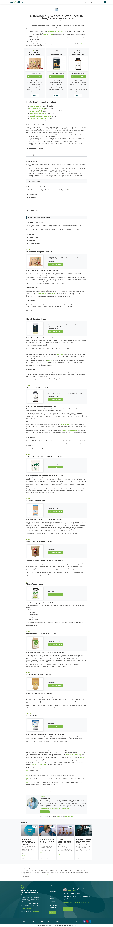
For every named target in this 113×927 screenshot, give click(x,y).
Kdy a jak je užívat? (33, 155)
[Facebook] (84, 921)
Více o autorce (45, 811)
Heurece (52, 293)
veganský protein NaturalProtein (56, 31)
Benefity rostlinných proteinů (36, 148)
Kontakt (41, 921)
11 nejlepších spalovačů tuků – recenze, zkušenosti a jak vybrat (29, 842)
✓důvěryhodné (40, 767)
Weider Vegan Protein (35, 115)
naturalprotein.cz (41, 293)
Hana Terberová (72, 890)
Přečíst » (24, 855)
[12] (27, 773)
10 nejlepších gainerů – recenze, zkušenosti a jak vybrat (83, 841)
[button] (105, 2)
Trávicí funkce (32, 197)
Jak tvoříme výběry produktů (71, 902)
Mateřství (75, 2)
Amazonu (49, 360)
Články (57, 921)
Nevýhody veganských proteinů (37, 151)
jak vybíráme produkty (69, 816)
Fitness (54, 2)
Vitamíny (90, 2)
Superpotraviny (82, 2)
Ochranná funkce (33, 207)
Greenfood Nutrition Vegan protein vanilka (40, 116)
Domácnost (69, 2)
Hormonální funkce (34, 200)
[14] (27, 778)
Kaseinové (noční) (33, 237)
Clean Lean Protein (48, 34)
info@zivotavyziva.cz (26, 908)
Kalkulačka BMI (52, 909)
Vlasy (63, 2)
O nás (32, 921)
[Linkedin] (90, 921)
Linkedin (42, 808)
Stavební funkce (33, 194)
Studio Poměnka (56, 808)
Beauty (59, 2)
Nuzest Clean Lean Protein (36, 106)
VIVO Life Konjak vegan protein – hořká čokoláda (42, 110)
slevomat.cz (73, 430)
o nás (58, 816)
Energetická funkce (34, 210)
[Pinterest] (87, 921)
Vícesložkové (32, 240)
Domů (24, 921)
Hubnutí (49, 2)
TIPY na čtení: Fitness (34, 181)
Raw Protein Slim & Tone (35, 111)
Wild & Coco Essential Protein (55, 38)
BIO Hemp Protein (34, 120)
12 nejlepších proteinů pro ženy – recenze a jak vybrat (47, 841)
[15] (27, 782)
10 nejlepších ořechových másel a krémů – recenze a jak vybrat (65, 842)
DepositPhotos (35, 911)
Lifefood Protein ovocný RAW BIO (38, 113)
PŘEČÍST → (55, 217)
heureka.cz (60, 354)
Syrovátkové (32, 234)
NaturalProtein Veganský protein (37, 105)
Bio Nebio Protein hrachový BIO (37, 118)
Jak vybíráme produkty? (28, 868)
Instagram (48, 808)
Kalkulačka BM (52, 907)
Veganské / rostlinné (34, 243)
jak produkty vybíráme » (52, 874)
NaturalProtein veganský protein (73, 754)
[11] (27, 770)
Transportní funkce (34, 204)
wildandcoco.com (64, 424)
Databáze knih (65, 808)
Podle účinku (96, 2)
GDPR (49, 921)
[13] (27, 775)
